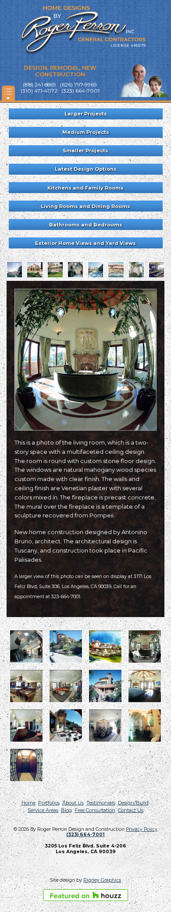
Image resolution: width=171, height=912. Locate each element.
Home (28, 803)
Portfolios (49, 803)
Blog (66, 810)
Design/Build (133, 803)
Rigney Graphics (102, 880)
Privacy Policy (141, 829)
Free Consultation (95, 810)
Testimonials (100, 803)
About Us (73, 803)
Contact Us (130, 810)
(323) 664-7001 (85, 834)
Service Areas (43, 810)
